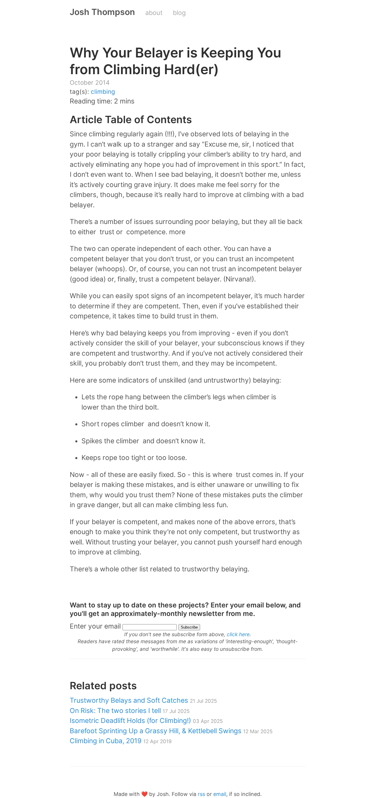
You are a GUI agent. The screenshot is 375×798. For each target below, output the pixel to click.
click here (238, 634)
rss (201, 794)
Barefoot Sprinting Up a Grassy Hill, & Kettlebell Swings (171, 731)
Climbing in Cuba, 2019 (121, 741)
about (154, 12)
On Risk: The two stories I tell (130, 711)
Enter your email (95, 626)
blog (179, 12)
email (219, 794)
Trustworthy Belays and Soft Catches (143, 700)
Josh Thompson (102, 12)
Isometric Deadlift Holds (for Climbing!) (146, 720)
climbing (103, 91)
